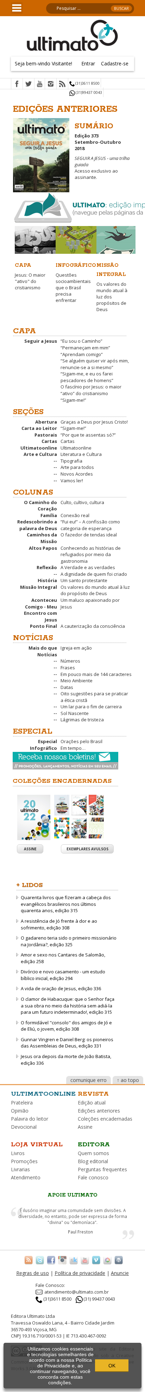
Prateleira (22, 1102)
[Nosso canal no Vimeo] (96, 1259)
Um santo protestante (84, 580)
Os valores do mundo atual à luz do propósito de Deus (95, 590)
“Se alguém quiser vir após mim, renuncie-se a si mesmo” (95, 363)
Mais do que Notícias (43, 651)
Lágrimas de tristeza (82, 719)
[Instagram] (50, 84)
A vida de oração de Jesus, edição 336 (61, 988)
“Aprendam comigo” (82, 354)
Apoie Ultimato (72, 1195)
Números (70, 661)
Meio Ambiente (77, 680)
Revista (93, 1094)
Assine (30, 848)
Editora (94, 1144)
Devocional (24, 1126)
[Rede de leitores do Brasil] (73, 1259)
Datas (67, 687)
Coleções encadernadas (105, 1118)
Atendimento (25, 1177)
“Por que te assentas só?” (88, 435)
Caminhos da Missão (42, 537)
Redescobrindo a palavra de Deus (37, 524)
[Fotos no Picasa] (107, 1259)
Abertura (46, 422)
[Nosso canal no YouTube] (85, 1259)
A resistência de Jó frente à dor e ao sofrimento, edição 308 (59, 924)
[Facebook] (17, 84)
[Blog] (118, 1259)
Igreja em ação (76, 648)
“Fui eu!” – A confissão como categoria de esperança (90, 524)
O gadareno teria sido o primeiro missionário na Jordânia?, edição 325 (68, 941)
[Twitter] (28, 84)
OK (111, 1365)
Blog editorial (93, 1161)
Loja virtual (37, 1144)
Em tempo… (73, 748)
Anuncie (120, 1273)
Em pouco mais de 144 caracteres (96, 674)
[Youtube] (39, 84)
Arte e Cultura (40, 454)
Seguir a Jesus (40, 341)
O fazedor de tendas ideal (89, 534)
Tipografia (71, 461)
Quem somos (93, 1153)
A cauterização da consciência (93, 626)
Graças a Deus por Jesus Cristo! (94, 422)
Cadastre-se (114, 63)
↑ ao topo (128, 1080)
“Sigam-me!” (73, 400)
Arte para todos (77, 467)
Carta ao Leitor (39, 428)
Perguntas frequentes (102, 1169)
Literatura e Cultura (81, 454)
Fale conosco (93, 1177)
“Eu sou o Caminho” (81, 341)
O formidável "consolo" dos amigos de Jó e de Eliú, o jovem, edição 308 (66, 1025)
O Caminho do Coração (40, 505)
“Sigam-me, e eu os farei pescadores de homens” (87, 377)
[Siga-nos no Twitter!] (40, 1259)
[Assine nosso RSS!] (28, 1259)
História (47, 580)
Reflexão (47, 567)
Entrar (88, 63)
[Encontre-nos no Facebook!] (51, 1259)
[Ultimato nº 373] (41, 153)
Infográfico (43, 748)
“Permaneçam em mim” (85, 347)
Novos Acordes (77, 474)
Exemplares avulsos (87, 848)
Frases (68, 667)
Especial (47, 741)
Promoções (24, 1161)
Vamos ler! (72, 480)
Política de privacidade (80, 1273)
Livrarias (20, 1169)
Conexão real (75, 515)
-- (55, 461)
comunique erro (88, 1080)
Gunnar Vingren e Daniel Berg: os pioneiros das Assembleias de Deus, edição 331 (67, 1042)
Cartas (49, 441)
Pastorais (45, 435)
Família (48, 515)
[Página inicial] (72, 35)
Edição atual (92, 1102)
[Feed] (62, 84)
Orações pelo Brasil (81, 741)
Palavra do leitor (29, 1118)
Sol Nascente (75, 713)
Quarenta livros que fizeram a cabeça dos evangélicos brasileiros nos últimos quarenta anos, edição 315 (66, 904)
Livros (18, 1153)
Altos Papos (43, 548)
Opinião (20, 1110)
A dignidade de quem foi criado (94, 574)
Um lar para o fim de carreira (91, 706)
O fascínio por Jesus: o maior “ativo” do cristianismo (91, 390)
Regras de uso (32, 1273)
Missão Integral (38, 587)
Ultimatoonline (38, 448)
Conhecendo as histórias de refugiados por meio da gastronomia (91, 554)
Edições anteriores (99, 1110)
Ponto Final (43, 626)
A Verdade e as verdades (88, 567)
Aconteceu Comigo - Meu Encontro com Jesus (40, 610)
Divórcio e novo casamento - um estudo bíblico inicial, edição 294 (63, 974)
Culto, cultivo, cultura (82, 502)
